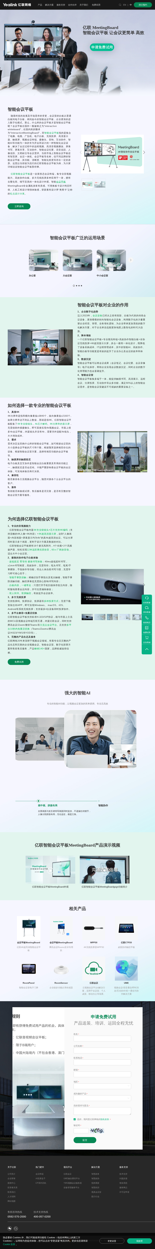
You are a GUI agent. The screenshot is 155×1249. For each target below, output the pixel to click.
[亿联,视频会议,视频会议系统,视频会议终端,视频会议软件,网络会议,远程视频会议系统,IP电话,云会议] (17, 5)
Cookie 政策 (9, 1244)
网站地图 (11, 1201)
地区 (76, 1082)
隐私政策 (105, 1119)
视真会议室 (96, 1192)
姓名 (76, 1034)
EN (124, 5)
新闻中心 (11, 1183)
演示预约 (143, 5)
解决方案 (95, 1167)
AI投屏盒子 (40, 1178)
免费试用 (96, 5)
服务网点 (123, 1187)
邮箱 (76, 1070)
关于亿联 (12, 1167)
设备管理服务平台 (71, 1187)
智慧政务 (95, 1174)
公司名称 (78, 1046)
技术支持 (123, 1174)
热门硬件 (40, 1167)
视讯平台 (68, 1167)
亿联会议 (67, 1174)
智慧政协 (95, 1178)
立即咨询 (19, 206)
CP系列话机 (41, 1183)
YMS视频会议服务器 (73, 1183)
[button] (144, 152)
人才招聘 (11, 1196)
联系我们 (11, 1192)
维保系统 (123, 1183)
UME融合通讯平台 (72, 1178)
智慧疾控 (95, 1187)
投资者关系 (12, 1187)
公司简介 (11, 1174)
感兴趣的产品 (80, 1093)
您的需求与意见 (81, 1105)
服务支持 (123, 1167)
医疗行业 (95, 1196)
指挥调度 (95, 1183)
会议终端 (39, 1174)
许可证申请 (124, 1192)
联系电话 (78, 1058)
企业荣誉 (11, 1178)
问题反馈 (123, 1178)
